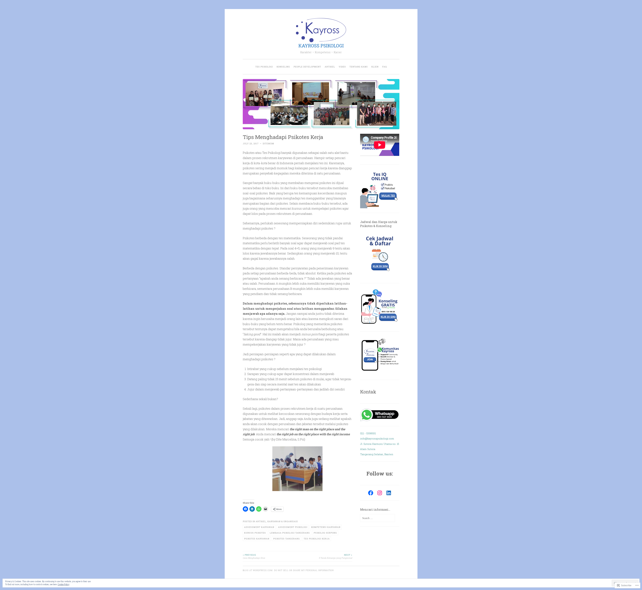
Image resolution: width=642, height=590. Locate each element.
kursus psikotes (255, 532)
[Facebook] (371, 493)
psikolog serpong (325, 532)
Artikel (330, 66)
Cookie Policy (63, 584)
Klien (375, 66)
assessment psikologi (292, 527)
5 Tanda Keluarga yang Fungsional (335, 556)
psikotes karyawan (256, 538)
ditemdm (268, 143)
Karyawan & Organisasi (282, 521)
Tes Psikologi (264, 66)
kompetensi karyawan (325, 527)
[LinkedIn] (389, 493)
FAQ (384, 66)
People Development (307, 66)
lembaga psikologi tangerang (290, 532)
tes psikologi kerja (317, 538)
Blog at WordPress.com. (258, 570)
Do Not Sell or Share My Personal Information (304, 570)
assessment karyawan (259, 527)
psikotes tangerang (286, 538)
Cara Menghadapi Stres (254, 556)
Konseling (283, 66)
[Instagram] (380, 493)
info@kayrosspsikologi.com (377, 438)
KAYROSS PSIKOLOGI (321, 46)
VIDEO (342, 66)
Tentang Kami (358, 66)
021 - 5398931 (368, 433)
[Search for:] (377, 518)
